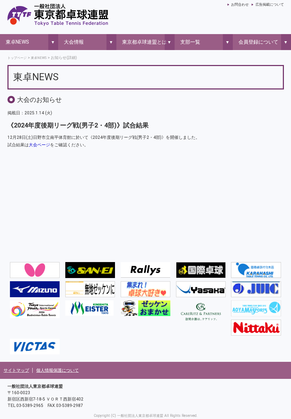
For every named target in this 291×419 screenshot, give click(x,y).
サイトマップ (16, 370)
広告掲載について (270, 4)
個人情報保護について (57, 370)
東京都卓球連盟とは (144, 42)
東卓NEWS (17, 42)
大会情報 (74, 42)
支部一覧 (190, 42)
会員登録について (258, 42)
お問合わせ (240, 4)
